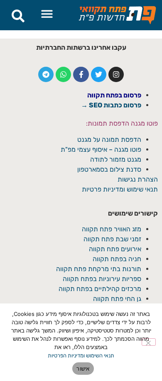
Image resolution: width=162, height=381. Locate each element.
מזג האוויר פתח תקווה (111, 229)
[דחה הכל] (149, 342)
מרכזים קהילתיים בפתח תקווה (100, 289)
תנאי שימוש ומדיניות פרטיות (120, 189)
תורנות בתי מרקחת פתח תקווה (98, 269)
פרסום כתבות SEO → (111, 105)
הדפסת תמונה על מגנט (109, 139)
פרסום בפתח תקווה (114, 95)
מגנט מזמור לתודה (114, 159)
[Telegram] (46, 74)
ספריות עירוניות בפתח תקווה (102, 279)
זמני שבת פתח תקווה (112, 239)
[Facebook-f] (80, 74)
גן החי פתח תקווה (117, 299)
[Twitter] (98, 74)
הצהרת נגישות (138, 179)
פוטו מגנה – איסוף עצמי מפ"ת (101, 149)
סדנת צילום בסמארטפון (109, 169)
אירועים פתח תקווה (115, 249)
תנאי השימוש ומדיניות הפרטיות (81, 355)
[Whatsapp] (63, 74)
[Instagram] (116, 74)
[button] (47, 13)
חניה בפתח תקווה (117, 259)
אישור (82, 368)
